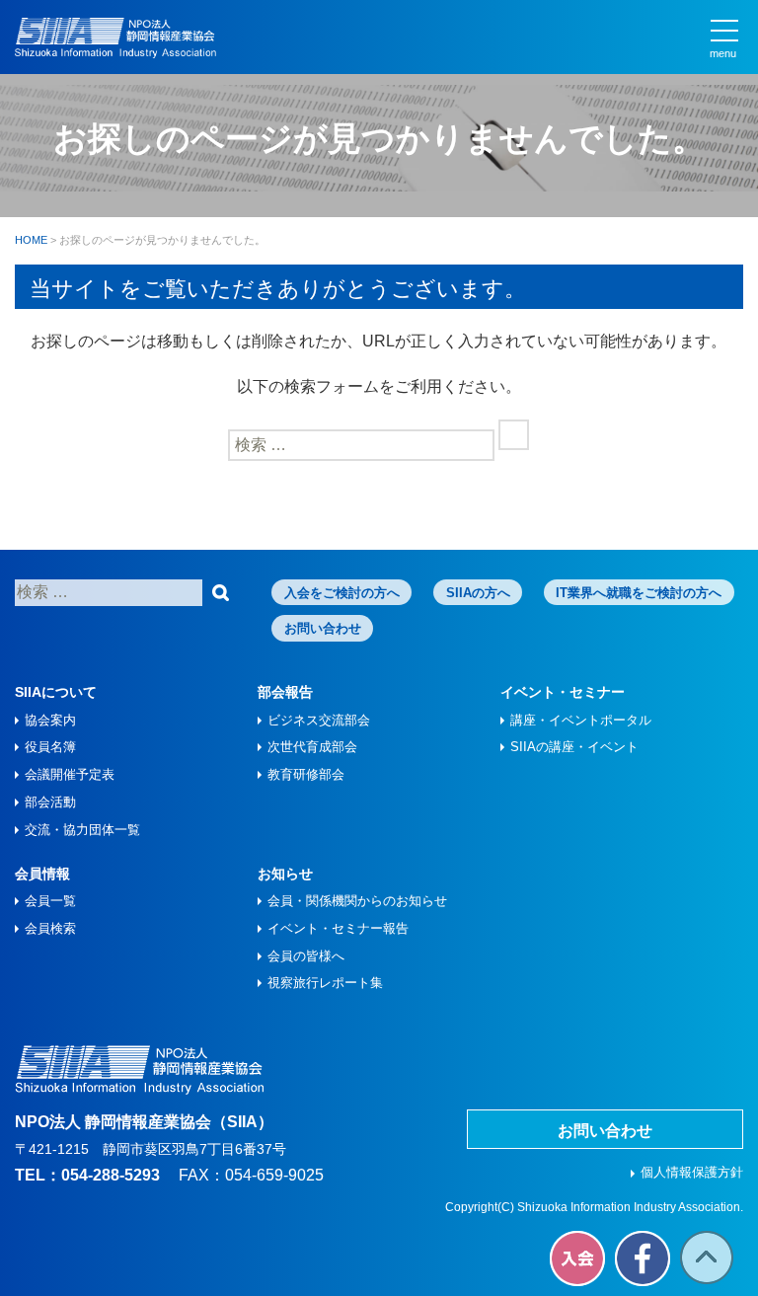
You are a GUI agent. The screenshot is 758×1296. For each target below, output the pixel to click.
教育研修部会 (305, 774)
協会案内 (50, 720)
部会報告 (285, 692)
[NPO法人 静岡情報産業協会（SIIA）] (115, 38)
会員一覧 (50, 900)
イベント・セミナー (562, 692)
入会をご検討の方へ (342, 592)
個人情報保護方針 (692, 1172)
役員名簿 (50, 746)
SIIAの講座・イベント (574, 746)
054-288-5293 (110, 1175)
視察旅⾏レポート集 (325, 982)
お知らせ (285, 873)
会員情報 (42, 873)
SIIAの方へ (478, 592)
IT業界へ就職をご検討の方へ (638, 592)
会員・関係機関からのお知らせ (357, 900)
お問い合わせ (322, 628)
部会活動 (50, 802)
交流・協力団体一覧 (82, 829)
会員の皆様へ (305, 956)
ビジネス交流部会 (318, 720)
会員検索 (50, 928)
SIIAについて (56, 692)
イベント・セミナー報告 (338, 928)
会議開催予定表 (69, 774)
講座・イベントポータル (580, 720)
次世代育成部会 (312, 746)
